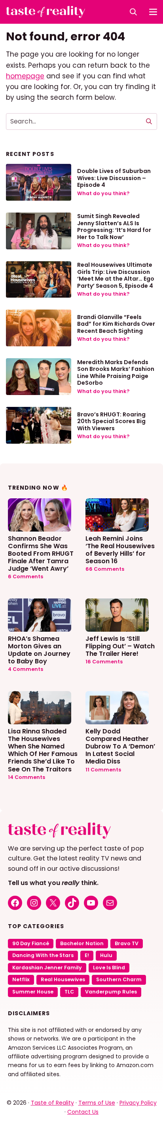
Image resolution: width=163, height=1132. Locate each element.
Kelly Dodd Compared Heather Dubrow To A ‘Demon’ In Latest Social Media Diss (120, 746)
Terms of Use (96, 1103)
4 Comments (25, 669)
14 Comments (26, 777)
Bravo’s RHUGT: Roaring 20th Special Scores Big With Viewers (111, 421)
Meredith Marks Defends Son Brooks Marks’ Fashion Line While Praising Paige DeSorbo (115, 372)
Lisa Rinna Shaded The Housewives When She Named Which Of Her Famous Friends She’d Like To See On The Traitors (43, 750)
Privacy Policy (138, 1103)
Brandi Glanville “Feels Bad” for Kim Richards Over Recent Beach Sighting (116, 324)
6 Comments (25, 576)
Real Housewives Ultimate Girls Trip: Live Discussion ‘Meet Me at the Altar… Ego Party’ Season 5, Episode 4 (115, 275)
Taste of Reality (52, 1103)
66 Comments (104, 569)
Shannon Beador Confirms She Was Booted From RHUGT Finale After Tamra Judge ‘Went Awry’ (41, 553)
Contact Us (83, 1112)
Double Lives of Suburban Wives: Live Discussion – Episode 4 (114, 178)
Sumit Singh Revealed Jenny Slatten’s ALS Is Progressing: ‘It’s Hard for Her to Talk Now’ (114, 226)
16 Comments (104, 661)
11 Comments (103, 769)
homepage (25, 76)
